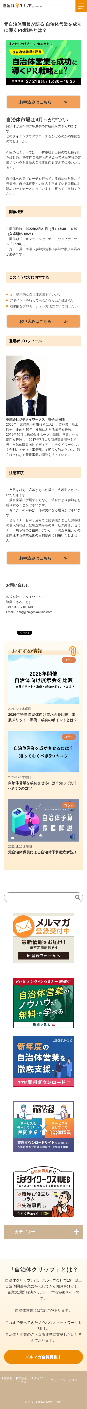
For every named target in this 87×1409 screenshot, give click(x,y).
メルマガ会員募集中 (43, 1357)
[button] (43, 102)
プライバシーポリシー (65, 1380)
